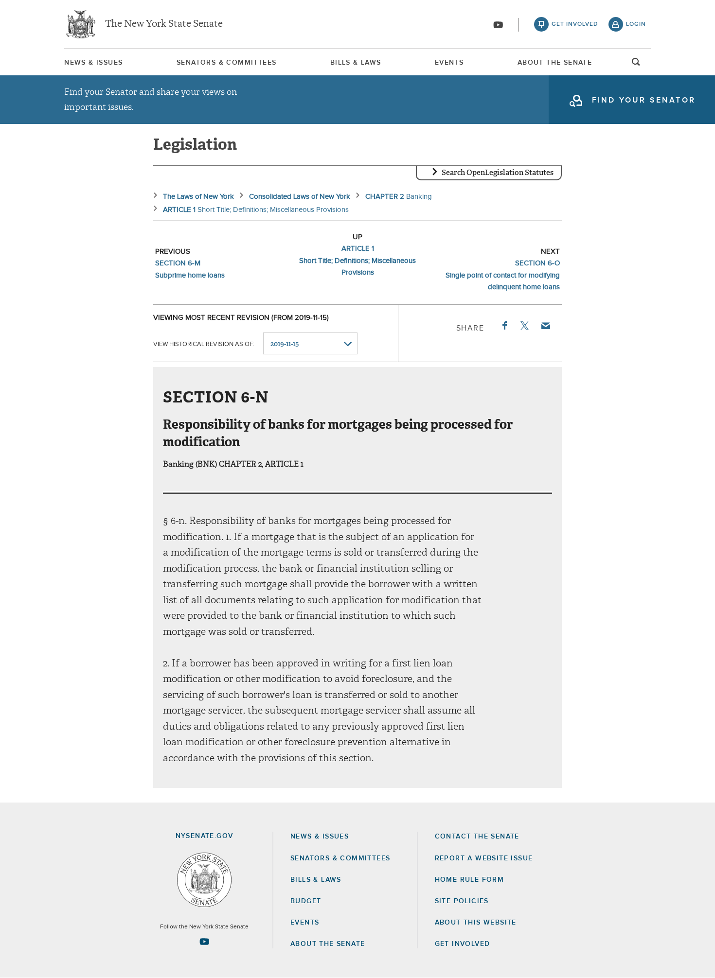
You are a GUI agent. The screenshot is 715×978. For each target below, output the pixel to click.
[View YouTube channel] (498, 24)
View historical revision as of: (203, 344)
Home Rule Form (469, 879)
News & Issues (93, 62)
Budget (305, 901)
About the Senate (327, 944)
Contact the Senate (477, 836)
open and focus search (636, 64)
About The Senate (555, 62)
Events (449, 62)
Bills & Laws (355, 62)
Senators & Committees (226, 62)
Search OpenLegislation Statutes (498, 172)
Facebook (503, 325)
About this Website (476, 922)
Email (545, 325)
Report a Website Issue (484, 858)
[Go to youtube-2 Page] (204, 941)
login (636, 24)
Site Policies (462, 901)
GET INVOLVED (462, 944)
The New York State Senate (164, 24)
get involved (575, 24)
